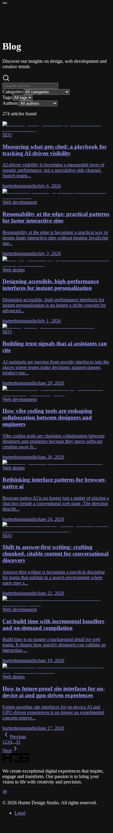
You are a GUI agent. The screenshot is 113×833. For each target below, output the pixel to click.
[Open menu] (4, 3)
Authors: (10, 103)
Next (7, 750)
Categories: (13, 91)
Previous (18, 736)
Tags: (7, 97)
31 (18, 742)
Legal (19, 812)
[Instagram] (4, 792)
